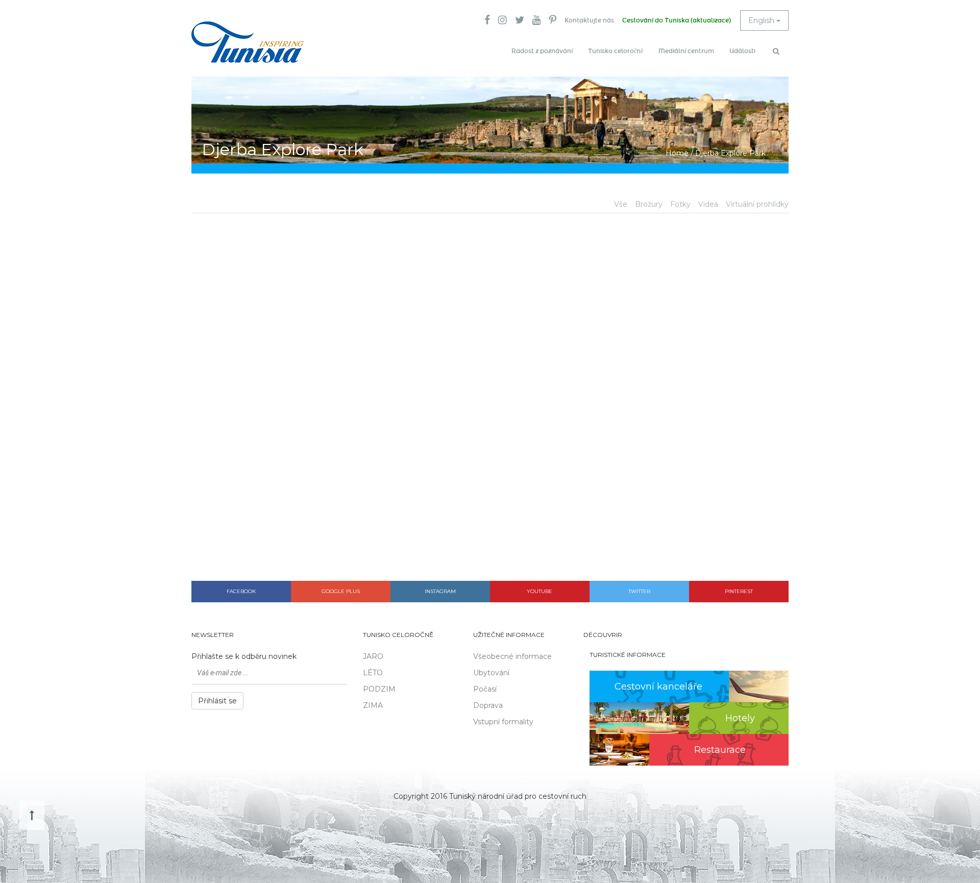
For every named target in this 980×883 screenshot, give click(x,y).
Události (742, 51)
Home (677, 153)
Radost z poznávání (542, 51)
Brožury (649, 204)
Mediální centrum (686, 51)
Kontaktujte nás (589, 20)
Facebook (241, 591)
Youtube (539, 591)
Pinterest (739, 591)
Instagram (440, 591)
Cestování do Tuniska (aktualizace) (676, 20)
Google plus (341, 591)
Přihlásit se (217, 700)
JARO (373, 656)
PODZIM (379, 689)
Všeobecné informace (512, 656)
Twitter (639, 591)
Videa (708, 204)
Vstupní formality (503, 721)
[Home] (247, 42)
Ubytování (491, 672)
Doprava (488, 705)
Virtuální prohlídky (757, 204)
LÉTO (373, 672)
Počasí (485, 689)
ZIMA (373, 705)
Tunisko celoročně (615, 51)
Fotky (680, 204)
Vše (620, 204)
